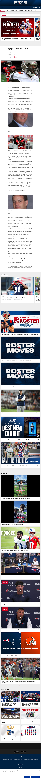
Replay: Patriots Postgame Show (11, 15)
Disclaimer (20, 767)
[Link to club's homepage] (2, 7)
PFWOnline (13, 57)
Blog (16, 57)
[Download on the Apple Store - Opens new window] (17, 752)
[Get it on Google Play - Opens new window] (23, 752)
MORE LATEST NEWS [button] (20, 469)
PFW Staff (13, 56)
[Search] (37, 7)
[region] (20, 774)
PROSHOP (35, 7)
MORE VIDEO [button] (20, 685)
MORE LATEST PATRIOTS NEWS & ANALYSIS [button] (20, 42)
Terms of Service (20, 764)
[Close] (39, 770)
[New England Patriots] (20, 756)
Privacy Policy (20, 762)
